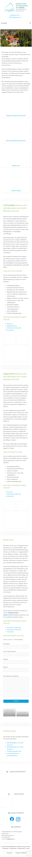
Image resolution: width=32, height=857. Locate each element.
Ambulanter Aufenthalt (16, 115)
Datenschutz (13, 848)
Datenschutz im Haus (24, 848)
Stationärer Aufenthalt (14, 494)
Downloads (16, 191)
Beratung (16, 166)
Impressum (6, 848)
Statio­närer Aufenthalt (16, 141)
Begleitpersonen (12, 325)
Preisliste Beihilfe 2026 (14, 751)
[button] (30, 23)
